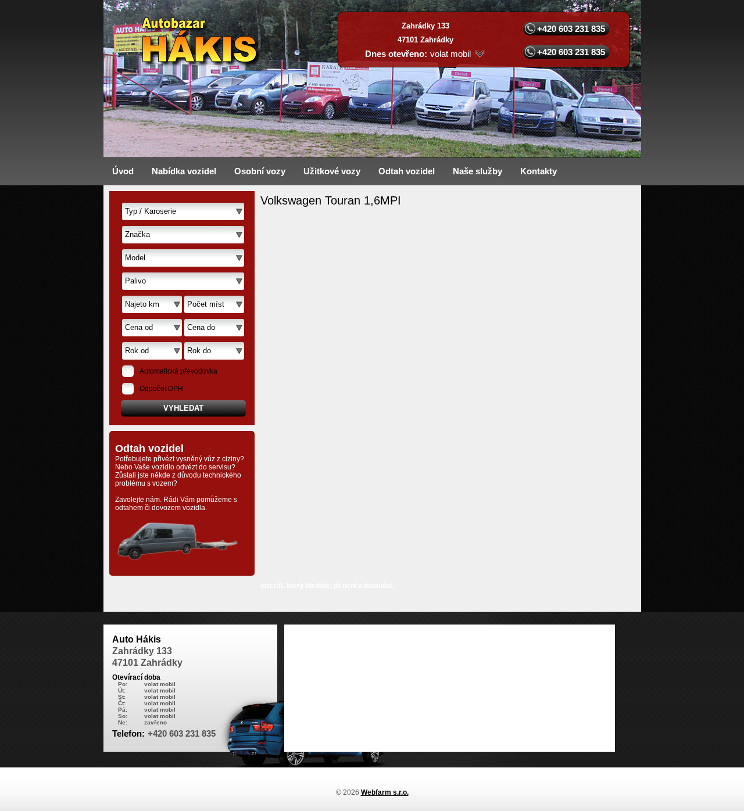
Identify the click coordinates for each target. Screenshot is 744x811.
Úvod (123, 171)
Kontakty (538, 171)
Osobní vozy (259, 171)
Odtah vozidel (406, 171)
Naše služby (477, 171)
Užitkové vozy (331, 171)
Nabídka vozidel (184, 171)
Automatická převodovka (178, 371)
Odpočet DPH (161, 389)
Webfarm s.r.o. (385, 792)
